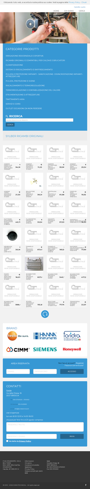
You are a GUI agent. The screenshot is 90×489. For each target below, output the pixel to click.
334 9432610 (18, 404)
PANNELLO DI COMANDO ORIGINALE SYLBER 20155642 (29, 250)
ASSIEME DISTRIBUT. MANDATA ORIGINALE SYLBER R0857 (29, 167)
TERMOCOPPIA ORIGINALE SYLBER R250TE (75, 303)
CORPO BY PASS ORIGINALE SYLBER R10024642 (73, 194)
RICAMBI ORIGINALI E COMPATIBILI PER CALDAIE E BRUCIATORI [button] (35, 60)
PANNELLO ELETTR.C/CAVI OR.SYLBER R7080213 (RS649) (52, 249)
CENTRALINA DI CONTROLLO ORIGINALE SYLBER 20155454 (52, 195)
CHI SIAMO (69, 11)
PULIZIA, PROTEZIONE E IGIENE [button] (20, 81)
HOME (56, 11)
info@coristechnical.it (19, 409)
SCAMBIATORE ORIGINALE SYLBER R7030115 (9, 303)
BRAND (11, 328)
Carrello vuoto (79, 7)
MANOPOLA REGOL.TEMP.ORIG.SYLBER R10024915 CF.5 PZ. (78, 221)
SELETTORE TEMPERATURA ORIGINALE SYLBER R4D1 (53, 303)
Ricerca (15, 116)
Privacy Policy (74, 2)
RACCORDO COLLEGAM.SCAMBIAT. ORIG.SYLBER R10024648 (77, 248)
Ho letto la (20, 441)
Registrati (80, 363)
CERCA (82, 11)
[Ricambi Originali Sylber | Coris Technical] (10, 8)
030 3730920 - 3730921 (19, 399)
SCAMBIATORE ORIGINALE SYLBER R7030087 (75, 276)
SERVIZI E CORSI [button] (13, 104)
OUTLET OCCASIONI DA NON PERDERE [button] (24, 108)
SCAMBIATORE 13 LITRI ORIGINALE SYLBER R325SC (31, 276)
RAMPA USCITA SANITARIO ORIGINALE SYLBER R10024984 (7, 277)
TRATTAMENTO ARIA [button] (15, 99)
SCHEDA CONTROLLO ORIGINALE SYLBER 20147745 (30, 304)
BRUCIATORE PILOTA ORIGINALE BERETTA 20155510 (30, 194)
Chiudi (83, 2)
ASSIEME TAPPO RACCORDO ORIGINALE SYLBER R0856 (7, 195)
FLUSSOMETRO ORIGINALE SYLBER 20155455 (31, 221)
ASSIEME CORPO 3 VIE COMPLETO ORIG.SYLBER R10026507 (8, 166)
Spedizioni (28, 467)
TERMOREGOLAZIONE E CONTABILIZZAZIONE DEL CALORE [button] (33, 90)
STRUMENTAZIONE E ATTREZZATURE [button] (23, 95)
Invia (71, 436)
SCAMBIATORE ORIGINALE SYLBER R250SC (53, 276)
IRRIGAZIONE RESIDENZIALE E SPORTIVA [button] (24, 56)
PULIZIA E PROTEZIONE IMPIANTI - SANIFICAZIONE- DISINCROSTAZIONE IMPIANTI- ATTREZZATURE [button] (44, 75)
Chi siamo (28, 463)
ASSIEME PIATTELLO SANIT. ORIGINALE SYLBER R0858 (73, 167)
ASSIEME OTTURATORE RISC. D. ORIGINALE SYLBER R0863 (52, 167)
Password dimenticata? (74, 365)
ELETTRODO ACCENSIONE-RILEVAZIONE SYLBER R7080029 (8, 221)
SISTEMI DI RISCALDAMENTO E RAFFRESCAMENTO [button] (29, 69)
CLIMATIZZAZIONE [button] (14, 65)
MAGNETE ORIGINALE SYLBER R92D (51, 221)
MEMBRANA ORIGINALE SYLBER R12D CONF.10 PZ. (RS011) (8, 250)
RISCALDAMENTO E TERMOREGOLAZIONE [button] (25, 85)
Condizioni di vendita (32, 465)
